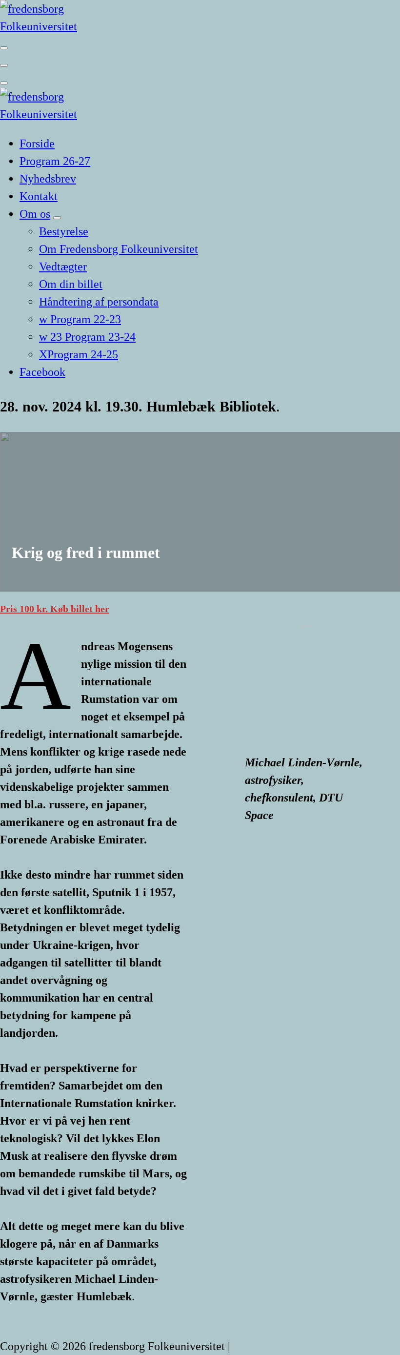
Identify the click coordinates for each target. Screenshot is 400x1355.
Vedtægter (63, 266)
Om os (35, 213)
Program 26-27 (55, 161)
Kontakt (39, 196)
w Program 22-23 (80, 319)
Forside (37, 143)
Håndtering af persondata (99, 301)
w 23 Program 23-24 (87, 336)
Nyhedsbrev (48, 178)
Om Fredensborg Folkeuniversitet (118, 249)
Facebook (42, 372)
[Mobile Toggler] (57, 217)
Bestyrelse (63, 231)
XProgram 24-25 (78, 354)
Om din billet (70, 284)
